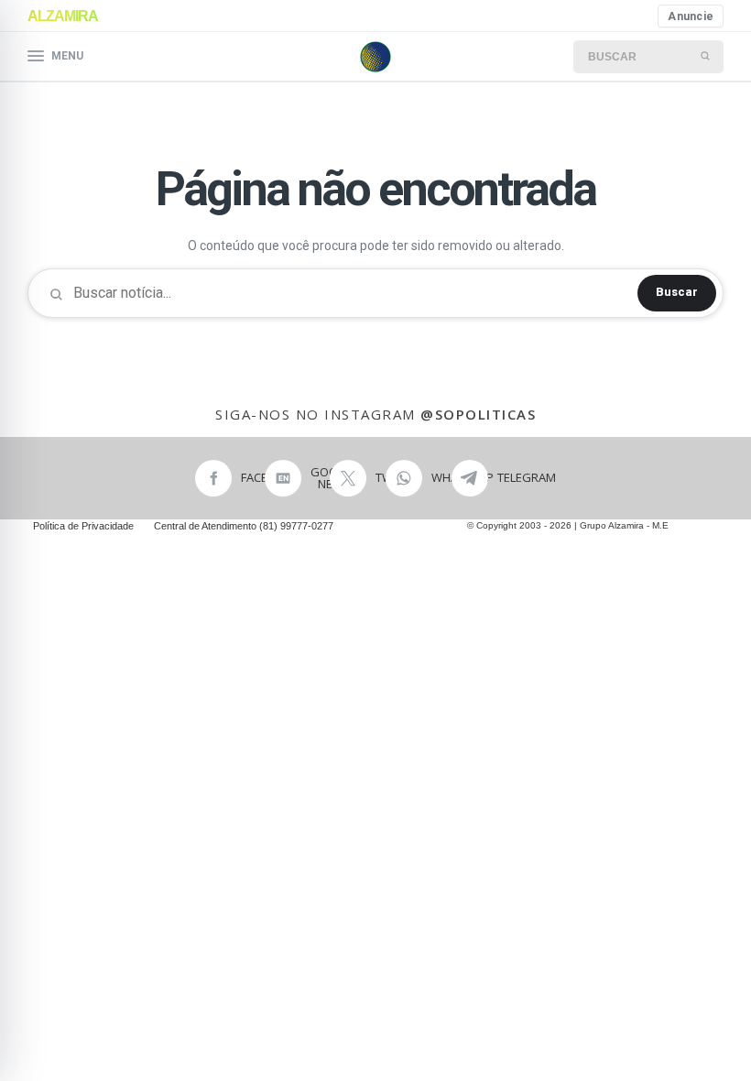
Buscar (677, 292)
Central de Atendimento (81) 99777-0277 (243, 525)
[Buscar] (706, 57)
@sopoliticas (478, 414)
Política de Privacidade (83, 525)
